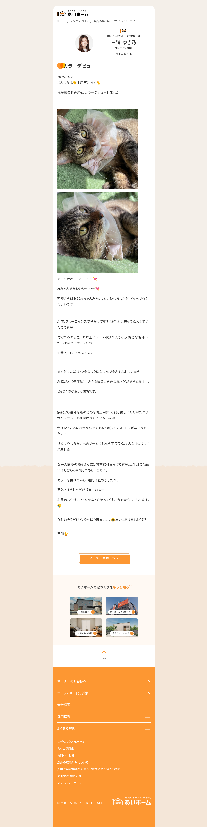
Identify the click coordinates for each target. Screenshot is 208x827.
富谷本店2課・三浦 (105, 21)
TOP (104, 658)
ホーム (61, 21)
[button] (104, 558)
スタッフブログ (79, 21)
